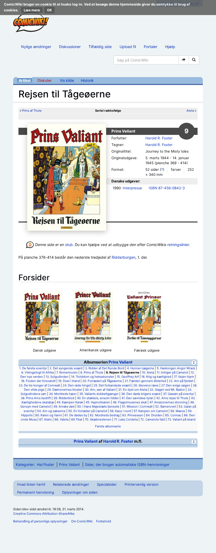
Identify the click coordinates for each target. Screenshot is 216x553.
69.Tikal (76, 419)
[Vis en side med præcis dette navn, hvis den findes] (183, 59)
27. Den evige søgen (175, 385)
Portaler (150, 46)
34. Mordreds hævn (63, 394)
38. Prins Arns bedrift (36, 398)
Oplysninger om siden (80, 492)
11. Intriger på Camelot (172, 372)
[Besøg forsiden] (31, 22)
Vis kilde (67, 80)
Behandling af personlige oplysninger (40, 521)
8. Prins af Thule (91, 372)
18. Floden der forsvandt (38, 381)
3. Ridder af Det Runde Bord (104, 368)
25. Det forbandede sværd (112, 385)
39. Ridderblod (63, 398)
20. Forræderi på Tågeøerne (102, 381)
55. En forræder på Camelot (87, 411)
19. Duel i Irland (69, 381)
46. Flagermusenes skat (130, 402)
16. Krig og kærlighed (156, 377)
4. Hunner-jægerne (140, 368)
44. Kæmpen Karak (70, 402)
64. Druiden (154, 415)
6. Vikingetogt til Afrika (37, 372)
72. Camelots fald (152, 419)
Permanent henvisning (35, 492)
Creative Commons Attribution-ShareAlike (44, 514)
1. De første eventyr (33, 368)
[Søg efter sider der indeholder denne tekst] (194, 59)
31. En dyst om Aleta (132, 389)
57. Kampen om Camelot (151, 411)
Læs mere (32, 10)
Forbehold (103, 521)
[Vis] (193, 441)
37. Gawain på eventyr (178, 394)
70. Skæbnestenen (98, 419)
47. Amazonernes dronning (168, 402)
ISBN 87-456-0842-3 (167, 188)
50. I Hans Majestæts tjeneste (98, 406)
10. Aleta (148, 372)
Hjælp (170, 46)
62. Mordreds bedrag (105, 415)
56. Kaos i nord (120, 411)
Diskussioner (70, 46)
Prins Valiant (120, 362)
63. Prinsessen (132, 415)
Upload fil (128, 46)
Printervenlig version (142, 484)
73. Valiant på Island (181, 419)
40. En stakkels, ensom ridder (98, 398)
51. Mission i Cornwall (137, 406)
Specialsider (107, 484)
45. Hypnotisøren (98, 402)
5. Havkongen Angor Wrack (176, 368)
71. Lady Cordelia (126, 419)
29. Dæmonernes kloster (64, 389)
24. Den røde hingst (77, 385)
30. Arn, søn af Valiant (100, 389)
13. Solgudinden (57, 377)
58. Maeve (177, 411)
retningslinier (178, 244)
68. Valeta (61, 419)
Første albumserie (108, 426)
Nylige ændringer (36, 46)
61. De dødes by (76, 415)
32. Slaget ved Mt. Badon (167, 389)
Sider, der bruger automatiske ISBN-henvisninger (127, 464)
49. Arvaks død (64, 406)
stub (69, 244)
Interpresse (132, 188)
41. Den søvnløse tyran (137, 398)
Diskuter (44, 80)
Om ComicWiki (81, 521)
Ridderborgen (123, 257)
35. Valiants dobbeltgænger (99, 394)
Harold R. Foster (159, 138)
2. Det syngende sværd (66, 368)
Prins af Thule (32, 110)
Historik (87, 80)
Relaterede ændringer (71, 484)
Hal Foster (45, 464)
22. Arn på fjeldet (181, 381)
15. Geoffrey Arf (128, 377)
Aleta (190, 110)
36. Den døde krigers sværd (140, 394)
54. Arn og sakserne (51, 411)
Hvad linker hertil (31, 484)
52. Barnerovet (165, 406)
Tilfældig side (100, 46)
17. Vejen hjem (184, 377)
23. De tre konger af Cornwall (39, 385)
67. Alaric (45, 419)
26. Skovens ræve (146, 385)
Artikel (25, 80)
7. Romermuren (67, 372)
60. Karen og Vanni (48, 415)
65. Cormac (173, 415)
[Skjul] (193, 362)
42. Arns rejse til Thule (172, 398)
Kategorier (25, 464)
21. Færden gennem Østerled (145, 381)
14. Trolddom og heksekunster (92, 377)
